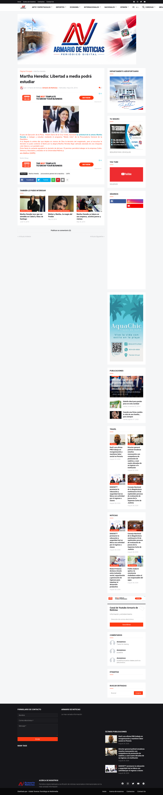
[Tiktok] (118, 210)
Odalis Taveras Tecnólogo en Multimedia (43, 791)
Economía (74, 7)
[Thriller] (135, 276)
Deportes (60, 7)
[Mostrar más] (67, 180)
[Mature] (118, 238)
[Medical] (135, 243)
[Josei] (135, 224)
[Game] (118, 215)
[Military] (118, 248)
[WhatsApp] (53, 180)
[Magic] (118, 229)
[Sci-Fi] (118, 262)
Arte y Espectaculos (41, 7)
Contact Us (50, 2)
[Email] (63, 180)
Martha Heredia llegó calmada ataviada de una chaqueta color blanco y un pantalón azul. (61, 143)
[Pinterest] (58, 180)
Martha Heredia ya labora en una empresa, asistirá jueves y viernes (89, 216)
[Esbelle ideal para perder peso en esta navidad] (115, 404)
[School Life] (135, 257)
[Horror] (135, 220)
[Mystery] (118, 252)
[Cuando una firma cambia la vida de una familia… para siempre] (115, 415)
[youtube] (145, 2)
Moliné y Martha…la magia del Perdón (60, 215)
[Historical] (118, 220)
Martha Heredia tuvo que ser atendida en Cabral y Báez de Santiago (31, 216)
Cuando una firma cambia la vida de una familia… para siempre (132, 414)
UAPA (68, 173)
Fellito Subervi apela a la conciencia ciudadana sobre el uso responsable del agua (135, 574)
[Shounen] (135, 266)
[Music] (135, 248)
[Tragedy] (118, 280)
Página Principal (26, 71)
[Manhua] (135, 229)
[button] (138, 7)
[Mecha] (135, 238)
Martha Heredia (39, 71)
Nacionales (110, 7)
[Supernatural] (118, 276)
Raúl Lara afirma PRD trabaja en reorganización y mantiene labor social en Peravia (116, 451)
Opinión (123, 7)
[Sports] (135, 271)
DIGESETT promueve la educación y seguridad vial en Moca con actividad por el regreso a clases (117, 493)
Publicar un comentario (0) (61, 230)
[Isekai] (118, 224)
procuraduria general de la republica (52, 173)
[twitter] (141, 2)
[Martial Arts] (135, 234)
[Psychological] (135, 252)
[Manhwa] (118, 234)
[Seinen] (135, 262)
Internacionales (91, 7)
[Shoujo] (118, 266)
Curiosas (149, 7)
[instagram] (137, 2)
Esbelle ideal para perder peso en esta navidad (132, 402)
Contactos (41, 2)
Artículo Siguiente (96, 236)
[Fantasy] (135, 210)
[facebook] (134, 2)
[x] (118, 206)
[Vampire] (135, 280)
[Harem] (135, 215)
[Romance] (118, 257)
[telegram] (144, 784)
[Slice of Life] (118, 271)
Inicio (19, 2)
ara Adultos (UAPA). (28, 153)
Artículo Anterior (25, 236)
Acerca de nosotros (29, 2)
